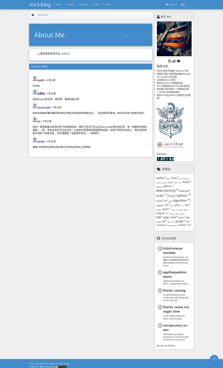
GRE (173, 222)
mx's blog (40, 4)
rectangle (186, 179)
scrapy (173, 210)
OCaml (172, 196)
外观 (159, 217)
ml (167, 205)
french (181, 217)
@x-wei (160, 345)
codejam (160, 205)
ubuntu (182, 214)
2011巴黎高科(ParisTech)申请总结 (173, 85)
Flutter (186, 182)
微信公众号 (159, 187)
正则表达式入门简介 (166, 79)
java (178, 205)
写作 (180, 183)
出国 (187, 217)
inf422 (177, 214)
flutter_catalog (174, 290)
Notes (84, 4)
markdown (161, 225)
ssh (170, 201)
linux (174, 178)
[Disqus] (90, 113)
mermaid (159, 183)
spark (166, 209)
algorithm (181, 200)
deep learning (167, 190)
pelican (168, 186)
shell (174, 217)
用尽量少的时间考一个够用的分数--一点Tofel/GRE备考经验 (173, 90)
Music (71, 4)
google (180, 221)
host (188, 221)
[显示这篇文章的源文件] (126, 35)
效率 (176, 183)
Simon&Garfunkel (172, 225)
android (184, 191)
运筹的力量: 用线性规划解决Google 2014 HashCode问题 (174, 75)
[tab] (90, 66)
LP (177, 210)
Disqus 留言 (41, 66)
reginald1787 (56, 363)
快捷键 (166, 217)
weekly (161, 178)
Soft (96, 4)
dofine (67, 363)
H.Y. (47, 363)
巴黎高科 (159, 222)
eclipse (161, 213)
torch (160, 201)
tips (189, 225)
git (164, 221)
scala (161, 195)
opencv (171, 214)
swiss (171, 182)
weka (172, 206)
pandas (186, 210)
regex (181, 210)
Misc (59, 4)
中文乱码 (182, 225)
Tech (108, 4)
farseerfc (40, 363)
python (184, 195)
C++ (182, 206)
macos (168, 179)
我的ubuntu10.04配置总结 (170, 82)
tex (187, 205)
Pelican (47, 366)
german (165, 183)
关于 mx (165, 16)
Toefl (169, 222)
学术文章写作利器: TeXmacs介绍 (172, 70)
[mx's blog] (32, 14)
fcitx (180, 179)
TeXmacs (159, 210)
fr (167, 213)
